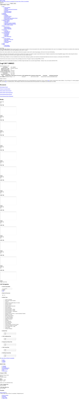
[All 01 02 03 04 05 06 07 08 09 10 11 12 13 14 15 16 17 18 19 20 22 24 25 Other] (3, 295)
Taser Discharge (8, 323)
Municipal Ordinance (8, 11)
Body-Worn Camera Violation (10, 300)
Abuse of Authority (8, 299)
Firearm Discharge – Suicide (10, 310)
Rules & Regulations (7, 12)
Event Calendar (7, 21)
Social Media (6, 34)
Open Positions (6, 45)
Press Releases (6, 33)
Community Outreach (6, 20)
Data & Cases (4, 29)
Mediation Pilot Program (8, 19)
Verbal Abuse (7, 327)
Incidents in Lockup (8, 314)
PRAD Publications (7, 27)
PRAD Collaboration (8, 28)
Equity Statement (7, 38)
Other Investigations (8, 318)
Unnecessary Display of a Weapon (11, 325)
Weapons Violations (8, 328)
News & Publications (5, 32)
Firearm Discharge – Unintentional (11, 311)
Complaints (4, 13)
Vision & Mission (7, 7)
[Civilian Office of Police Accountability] (14, 1)
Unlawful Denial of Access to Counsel (11, 324)
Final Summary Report (4, 87)
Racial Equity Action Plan (8, 39)
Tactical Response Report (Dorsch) (6, 94)
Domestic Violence (8, 303)
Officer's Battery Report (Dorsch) (5, 90)
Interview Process (7, 17)
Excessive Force (8, 304)
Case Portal (6, 30)
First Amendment (8, 312)
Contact (3, 43)
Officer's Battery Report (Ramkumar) (6, 92)
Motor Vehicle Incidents (9, 315)
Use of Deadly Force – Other (10, 326)
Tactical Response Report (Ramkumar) (6, 96)
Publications (6, 35)
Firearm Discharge (8, 308)
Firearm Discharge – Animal (10, 309)
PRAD (3, 25)
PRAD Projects (7, 26)
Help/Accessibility (5, 395)
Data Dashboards (7, 31)
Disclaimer (4, 396)
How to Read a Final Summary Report (10, 18)
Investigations (4, 14)
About (3, 6)
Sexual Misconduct (8, 322)
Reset (3, 290)
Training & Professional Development (10, 9)
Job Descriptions (7, 46)
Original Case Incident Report (5, 88)
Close (1, 115)
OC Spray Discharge (8, 316)
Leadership (6, 8)
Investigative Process (7, 16)
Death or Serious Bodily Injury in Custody (12, 302)
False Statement (8, 307)
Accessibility (6, 42)
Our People (6, 10)
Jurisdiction (6, 15)
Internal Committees (7, 41)
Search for (1, 2)
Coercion (6, 301)
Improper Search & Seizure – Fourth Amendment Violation (15, 313)
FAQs (3, 369)
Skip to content (2, 0)
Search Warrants (8, 321)
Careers (3, 44)
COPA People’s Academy (8, 24)
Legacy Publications (7, 36)
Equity (3, 37)
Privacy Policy (4, 397)
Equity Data (6, 40)
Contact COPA (4, 398)
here (48, 80)
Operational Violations (9, 317)
